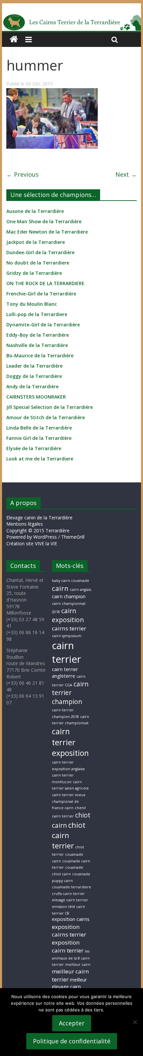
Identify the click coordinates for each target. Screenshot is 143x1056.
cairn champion (68, 596)
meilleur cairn (77, 964)
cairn (60, 588)
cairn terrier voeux (68, 794)
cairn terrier (66, 652)
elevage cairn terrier (70, 900)
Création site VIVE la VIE (31, 543)
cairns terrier (69, 628)
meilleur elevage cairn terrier (69, 986)
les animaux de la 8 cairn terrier (71, 958)
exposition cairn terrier (67, 946)
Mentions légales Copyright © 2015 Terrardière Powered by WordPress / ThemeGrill (45, 530)
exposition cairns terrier (69, 931)
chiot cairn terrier (68, 835)
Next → (126, 174)
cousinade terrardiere (71, 887)
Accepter (71, 1023)
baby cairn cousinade (70, 580)
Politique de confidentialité (71, 1041)
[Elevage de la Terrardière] (13, 39)
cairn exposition (68, 615)
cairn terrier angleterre (65, 672)
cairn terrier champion (70, 693)
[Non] (134, 1022)
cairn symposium (66, 635)
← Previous (22, 174)
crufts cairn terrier (68, 893)
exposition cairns (70, 919)
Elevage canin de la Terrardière (39, 517)
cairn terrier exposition (70, 742)
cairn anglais (80, 589)
